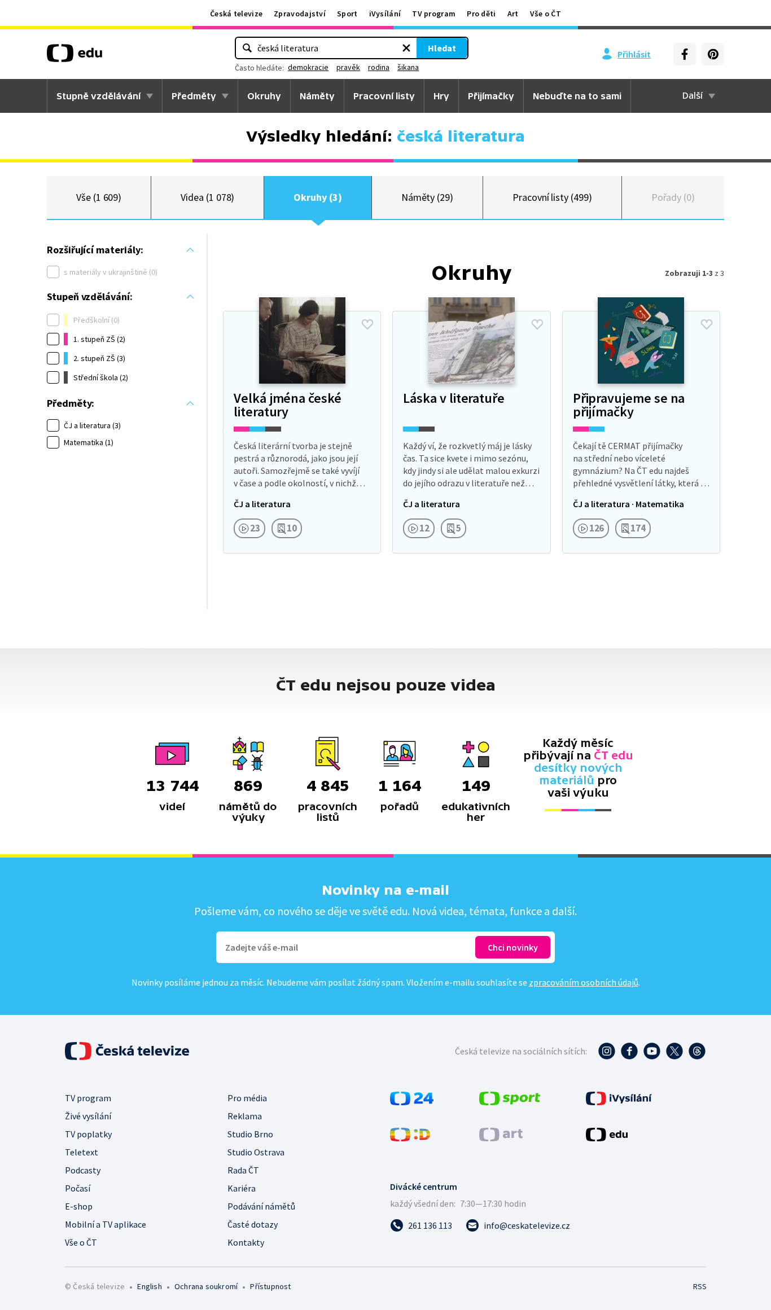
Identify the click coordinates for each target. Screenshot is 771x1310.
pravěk (348, 67)
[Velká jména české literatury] (302, 432)
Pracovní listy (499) (552, 197)
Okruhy (264, 96)
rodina (378, 67)
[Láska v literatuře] (471, 432)
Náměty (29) (427, 197)
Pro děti (481, 13)
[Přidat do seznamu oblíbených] (367, 324)
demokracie (308, 67)
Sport (347, 13)
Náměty (317, 96)
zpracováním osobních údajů (583, 982)
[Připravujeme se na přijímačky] (641, 432)
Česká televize (236, 13)
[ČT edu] (74, 57)
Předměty (194, 96)
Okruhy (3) (317, 197)
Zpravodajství (300, 13)
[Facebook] (684, 54)
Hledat (442, 48)
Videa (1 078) (207, 197)
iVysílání (385, 13)
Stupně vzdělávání (98, 96)
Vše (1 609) (98, 197)
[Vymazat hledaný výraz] (406, 48)
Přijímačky (491, 96)
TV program (433, 13)
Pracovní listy (384, 96)
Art (513, 13)
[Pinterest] (713, 54)
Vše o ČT (545, 13)
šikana (408, 67)
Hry (441, 96)
